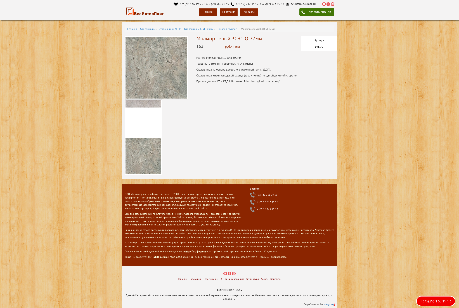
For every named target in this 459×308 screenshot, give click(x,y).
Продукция (228, 11)
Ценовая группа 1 (227, 29)
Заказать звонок (319, 11)
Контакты (249, 11)
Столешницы (147, 29)
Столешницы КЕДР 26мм (199, 29)
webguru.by (329, 304)
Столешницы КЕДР (170, 29)
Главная (208, 11)
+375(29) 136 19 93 (435, 301)
